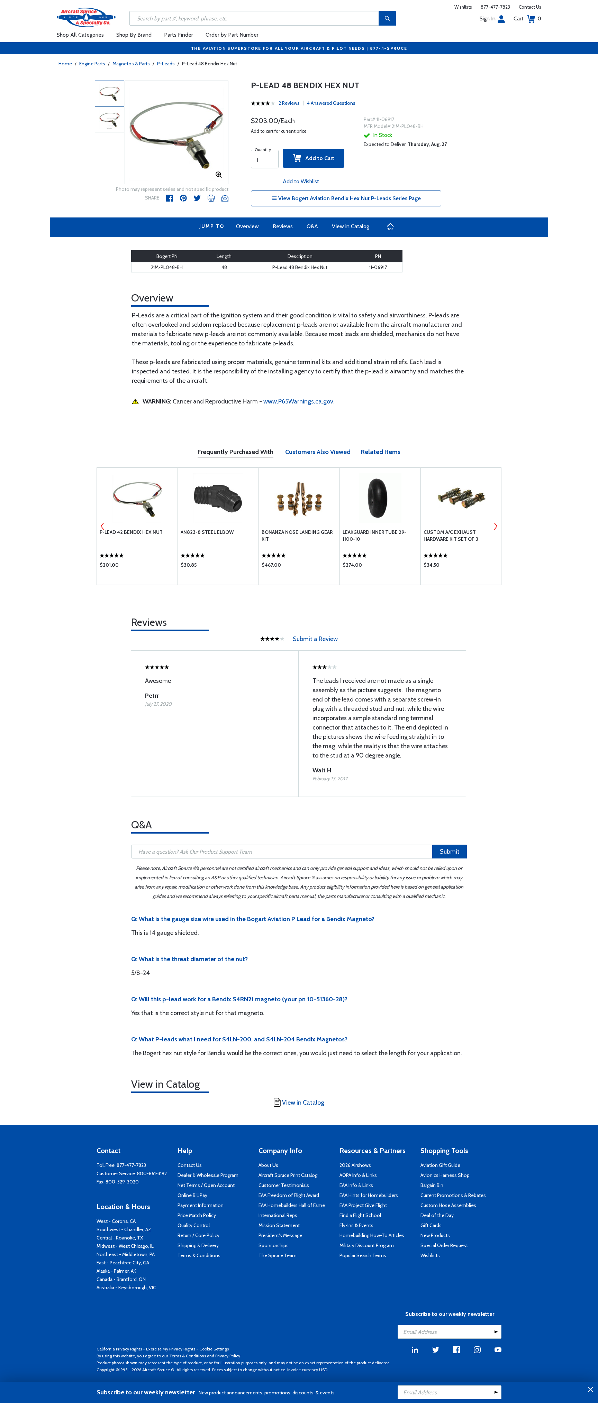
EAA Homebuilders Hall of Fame (292, 1205)
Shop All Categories (80, 34)
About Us (268, 1165)
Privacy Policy (227, 1355)
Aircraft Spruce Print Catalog (288, 1175)
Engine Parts (92, 64)
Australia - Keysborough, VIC (126, 1287)
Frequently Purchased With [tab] (235, 452)
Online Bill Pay (192, 1195)
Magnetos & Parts (131, 64)
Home (65, 64)
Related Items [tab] (380, 452)
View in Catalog (350, 226)
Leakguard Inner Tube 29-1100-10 (374, 535)
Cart (527, 18)
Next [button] (495, 526)
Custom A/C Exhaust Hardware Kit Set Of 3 (451, 535)
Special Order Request (444, 1245)
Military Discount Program (366, 1245)
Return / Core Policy (198, 1235)
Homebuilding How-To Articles (371, 1235)
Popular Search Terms (362, 1255)
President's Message (280, 1235)
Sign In (488, 18)
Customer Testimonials (284, 1185)
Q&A (312, 226)
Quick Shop (137, 567)
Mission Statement (279, 1225)
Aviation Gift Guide (440, 1165)
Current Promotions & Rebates (453, 1195)
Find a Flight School (360, 1215)
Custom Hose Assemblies (448, 1205)
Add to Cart (317, 158)
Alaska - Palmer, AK (116, 1271)
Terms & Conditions (199, 1255)
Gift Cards (431, 1225)
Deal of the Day (437, 1215)
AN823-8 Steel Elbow (207, 532)
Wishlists (463, 7)
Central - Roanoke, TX (120, 1238)
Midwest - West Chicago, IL (125, 1246)
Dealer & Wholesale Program (208, 1175)
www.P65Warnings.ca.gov (298, 401)
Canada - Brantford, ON (121, 1279)
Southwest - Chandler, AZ (124, 1229)
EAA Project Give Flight (363, 1205)
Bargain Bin (431, 1185)
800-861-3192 (152, 1173)
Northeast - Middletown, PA (126, 1254)
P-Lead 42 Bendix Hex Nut (131, 532)
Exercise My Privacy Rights (170, 1348)
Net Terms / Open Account (206, 1185)
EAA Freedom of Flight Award (289, 1195)
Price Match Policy (197, 1215)
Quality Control (194, 1225)
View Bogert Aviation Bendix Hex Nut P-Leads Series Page (349, 198)
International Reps (278, 1215)
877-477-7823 (495, 7)
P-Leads (166, 64)
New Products (435, 1235)
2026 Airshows (355, 1165)
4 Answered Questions (331, 103)
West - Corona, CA (116, 1221)
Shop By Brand (134, 34)
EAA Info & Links (356, 1185)
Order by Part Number (232, 34)
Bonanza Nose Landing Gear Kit (297, 535)
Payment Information (201, 1205)
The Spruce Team (278, 1255)
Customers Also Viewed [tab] (318, 452)
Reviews (283, 226)
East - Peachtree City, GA (123, 1263)
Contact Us (530, 7)
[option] (176, 133)
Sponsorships (274, 1245)
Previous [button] (102, 526)
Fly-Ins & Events (356, 1225)
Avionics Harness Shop (445, 1175)
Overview (247, 226)
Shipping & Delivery (198, 1245)
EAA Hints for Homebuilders (368, 1195)
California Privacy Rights (119, 1348)
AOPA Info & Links (358, 1175)
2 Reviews (289, 103)
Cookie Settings (214, 1348)
